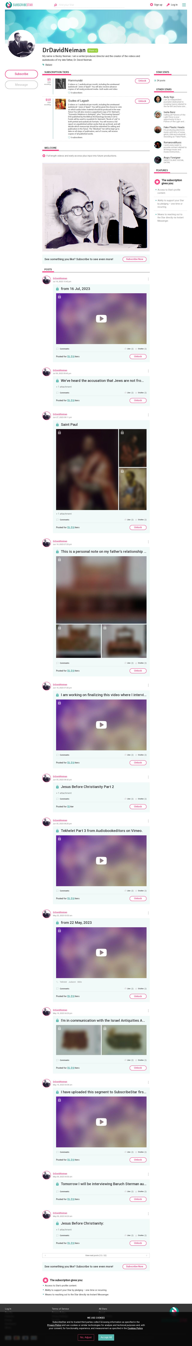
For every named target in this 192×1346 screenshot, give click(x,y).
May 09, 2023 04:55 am (62, 1176)
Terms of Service (60, 1308)
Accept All (106, 1337)
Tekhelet (63, 982)
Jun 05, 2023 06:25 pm (62, 823)
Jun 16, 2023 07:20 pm (62, 687)
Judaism (72, 982)
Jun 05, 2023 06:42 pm (62, 779)
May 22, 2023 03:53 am (62, 915)
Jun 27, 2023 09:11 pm (62, 417)
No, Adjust (86, 1337)
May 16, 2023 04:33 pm (62, 1013)
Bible (80, 982)
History (48, 64)
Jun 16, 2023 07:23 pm (62, 544)
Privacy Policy (54, 1325)
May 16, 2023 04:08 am (62, 1084)
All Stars (103, 1308)
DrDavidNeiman (60, 278)
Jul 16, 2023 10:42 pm (62, 281)
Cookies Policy (135, 1328)
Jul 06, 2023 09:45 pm (62, 373)
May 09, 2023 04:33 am (62, 1216)
